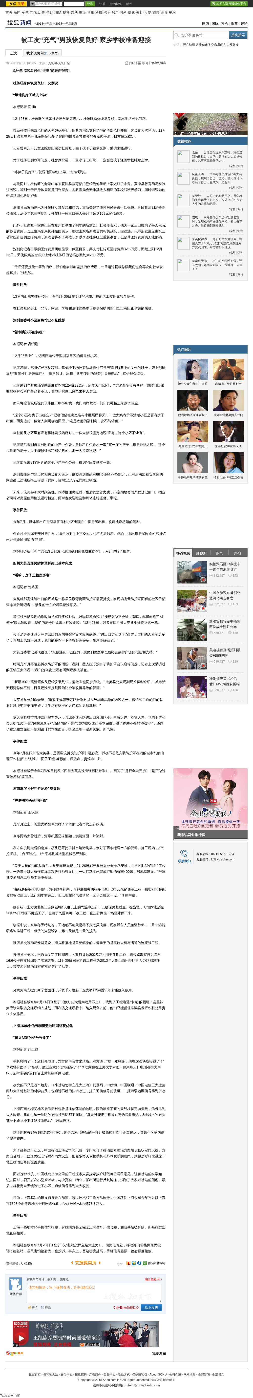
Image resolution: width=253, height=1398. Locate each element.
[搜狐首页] (17, 3)
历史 (41, 12)
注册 (102, 4)
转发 (232, 166)
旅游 (155, 12)
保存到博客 (158, 63)
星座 (172, 12)
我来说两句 (42, 53)
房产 (115, 12)
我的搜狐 (116, 4)
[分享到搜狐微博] (128, 1263)
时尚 (123, 12)
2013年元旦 (44, 23)
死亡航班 (189, 44)
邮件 (129, 4)
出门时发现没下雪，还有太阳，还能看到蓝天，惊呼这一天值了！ (217, 265)
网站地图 (189, 1374)
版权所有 (169, 1380)
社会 (224, 23)
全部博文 (218, 1374)
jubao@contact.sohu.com (143, 1385)
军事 (25, 12)
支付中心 (66, 1374)
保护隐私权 (139, 1374)
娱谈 (74, 12)
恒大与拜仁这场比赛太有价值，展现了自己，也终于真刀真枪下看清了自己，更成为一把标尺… (217, 178)
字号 (145, 63)
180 (235, 633)
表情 (35, 1307)
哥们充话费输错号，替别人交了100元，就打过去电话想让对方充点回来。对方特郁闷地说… (217, 243)
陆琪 (195, 217)
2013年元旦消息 (66, 23)
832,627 (219, 575)
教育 (139, 12)
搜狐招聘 (81, 1374)
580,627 (219, 633)
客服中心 (109, 1374)
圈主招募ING (153, 1279)
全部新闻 (204, 1374)
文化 (33, 12)
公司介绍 (175, 1374)
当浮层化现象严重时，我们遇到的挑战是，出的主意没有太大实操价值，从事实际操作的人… (217, 156)
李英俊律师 (199, 239)
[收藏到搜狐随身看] (145, 1263)
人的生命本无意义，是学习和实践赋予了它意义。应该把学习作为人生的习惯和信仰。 (217, 200)
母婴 (147, 12)
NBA (58, 12)
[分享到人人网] (139, 1263)
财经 (82, 12)
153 (235, 575)
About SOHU (158, 1374)
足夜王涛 (198, 174)
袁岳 (195, 152)
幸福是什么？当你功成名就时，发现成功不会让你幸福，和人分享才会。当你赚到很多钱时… (217, 221)
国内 (205, 23)
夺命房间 (217, 44)
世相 (90, 12)
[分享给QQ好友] (134, 1263)
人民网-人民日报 (59, 63)
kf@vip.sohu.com (222, 859)
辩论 (48, 1307)
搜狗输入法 (50, 1374)
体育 (49, 12)
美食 (164, 12)
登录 (12, 1294)
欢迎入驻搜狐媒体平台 (231, 3)
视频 (66, 12)
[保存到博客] (156, 1263)
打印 (132, 63)
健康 (131, 12)
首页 (8, 12)
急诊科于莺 (199, 261)
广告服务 (95, 1374)
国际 (215, 23)
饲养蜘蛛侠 (203, 44)
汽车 (107, 12)
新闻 (17, 12)
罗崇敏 (196, 196)
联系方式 (124, 1374)
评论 (244, 23)
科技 (98, 12)
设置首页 (35, 1374)
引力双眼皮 (231, 44)
